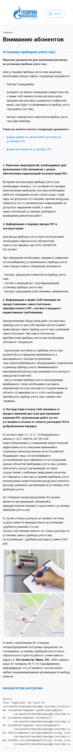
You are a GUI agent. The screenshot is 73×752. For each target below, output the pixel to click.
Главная (7, 32)
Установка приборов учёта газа (29, 52)
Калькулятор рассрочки (23, 688)
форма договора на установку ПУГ (29, 149)
